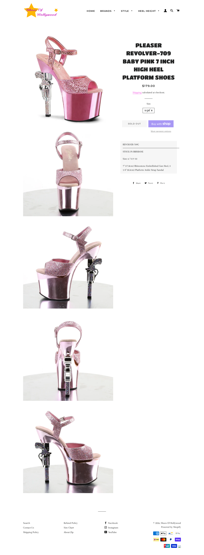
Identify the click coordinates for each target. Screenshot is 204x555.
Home (91, 11)
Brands (106, 11)
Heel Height (147, 11)
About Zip (68, 532)
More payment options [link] (161, 131)
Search (26, 523)
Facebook (113, 523)
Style (125, 11)
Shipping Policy (31, 532)
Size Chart (69, 527)
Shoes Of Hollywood (171, 523)
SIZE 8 (149, 110)
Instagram (113, 527)
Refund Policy (71, 523)
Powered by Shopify (171, 527)
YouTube (112, 532)
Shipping (137, 92)
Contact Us (28, 527)
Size (149, 103)
